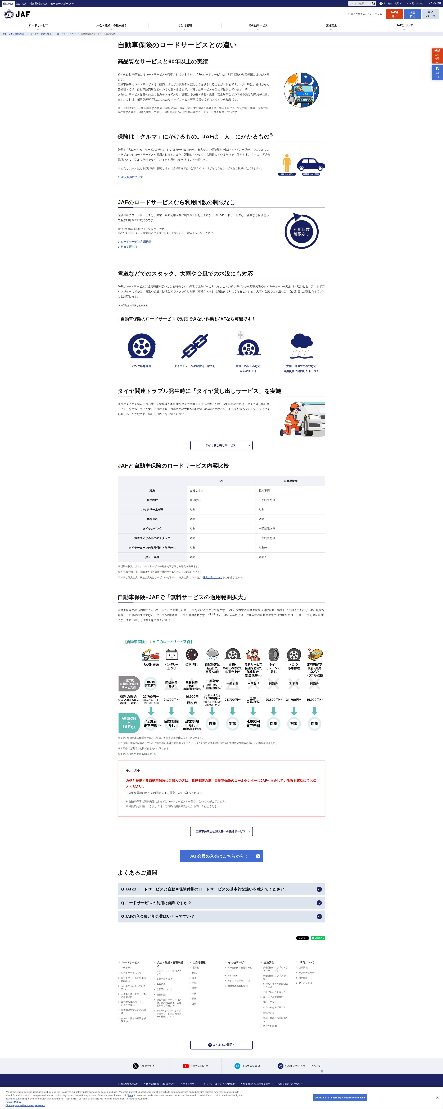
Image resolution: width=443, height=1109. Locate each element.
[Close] (437, 1097)
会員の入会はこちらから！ (218, 856)
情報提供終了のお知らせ (290, 1084)
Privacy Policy (13, 1102)
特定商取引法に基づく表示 (256, 1084)
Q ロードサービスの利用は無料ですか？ (156, 903)
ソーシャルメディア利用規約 (221, 1084)
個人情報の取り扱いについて (160, 1084)
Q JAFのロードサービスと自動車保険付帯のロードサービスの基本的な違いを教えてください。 (204, 889)
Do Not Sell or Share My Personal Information (340, 1097)
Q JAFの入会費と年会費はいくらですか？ (158, 916)
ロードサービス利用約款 (136, 241)
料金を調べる (129, 246)
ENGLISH (436, 3)
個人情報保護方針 (129, 1084)
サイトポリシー (191, 1084)
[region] (221, 1098)
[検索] (373, 3)
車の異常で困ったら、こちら (366, 14)
